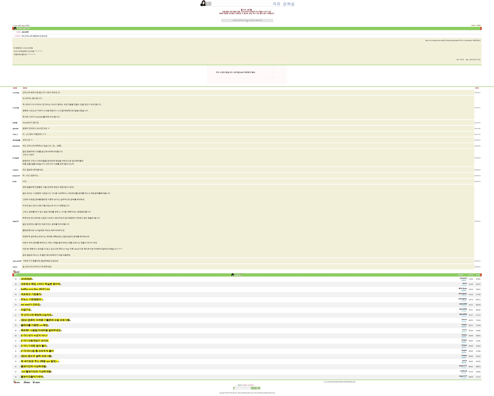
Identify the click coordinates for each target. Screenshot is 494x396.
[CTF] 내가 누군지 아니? (34, 335)
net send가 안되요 (30, 304)
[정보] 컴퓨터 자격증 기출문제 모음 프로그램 (45, 320)
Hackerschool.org (248, 393)
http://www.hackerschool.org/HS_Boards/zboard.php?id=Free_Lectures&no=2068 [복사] (452, 40)
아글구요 (26, 309)
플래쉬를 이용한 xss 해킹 (34, 325)
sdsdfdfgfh (26, 278)
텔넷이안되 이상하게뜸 (33, 366)
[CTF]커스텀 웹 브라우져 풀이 (37, 351)
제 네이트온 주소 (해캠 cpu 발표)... (39, 361)
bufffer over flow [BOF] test (35, 289)
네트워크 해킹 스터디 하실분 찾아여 (40, 284)
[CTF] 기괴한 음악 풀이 (33, 345)
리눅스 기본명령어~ (31, 299)
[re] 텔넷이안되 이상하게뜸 (36, 371)
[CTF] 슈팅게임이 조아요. (35, 340)
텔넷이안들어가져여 (32, 376)
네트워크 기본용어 (31, 294)
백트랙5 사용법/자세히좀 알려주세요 (41, 330)
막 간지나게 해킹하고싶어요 (36, 314)
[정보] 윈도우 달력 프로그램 (36, 356)
